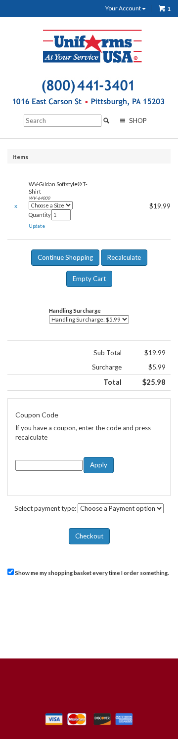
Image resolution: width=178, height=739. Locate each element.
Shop (137, 120)
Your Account (123, 8)
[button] (37, 226)
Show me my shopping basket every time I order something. (91, 573)
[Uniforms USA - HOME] (93, 46)
